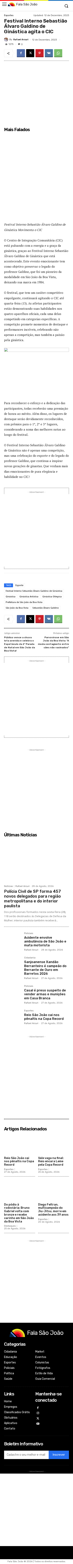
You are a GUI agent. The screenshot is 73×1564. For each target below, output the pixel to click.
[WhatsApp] (58, 53)
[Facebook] (21, 53)
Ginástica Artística (28, 596)
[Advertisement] (36, 177)
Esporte (19, 585)
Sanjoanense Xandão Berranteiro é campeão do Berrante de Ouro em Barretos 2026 (45, 968)
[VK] (49, 53)
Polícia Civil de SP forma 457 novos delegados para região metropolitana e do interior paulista (32, 898)
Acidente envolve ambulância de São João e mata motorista (45, 941)
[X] (30, 53)
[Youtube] (38, 1424)
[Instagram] (38, 1413)
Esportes (8, 15)
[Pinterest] (39, 53)
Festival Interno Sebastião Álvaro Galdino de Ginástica (34, 590)
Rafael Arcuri (20, 39)
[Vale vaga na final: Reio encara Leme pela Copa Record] (53, 1144)
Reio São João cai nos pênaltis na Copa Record (44, 1017)
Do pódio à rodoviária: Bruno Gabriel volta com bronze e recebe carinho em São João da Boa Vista (19, 1213)
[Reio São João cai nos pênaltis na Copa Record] (12, 1018)
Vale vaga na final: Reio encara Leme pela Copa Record (51, 1161)
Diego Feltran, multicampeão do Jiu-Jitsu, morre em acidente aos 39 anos (53, 1209)
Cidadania (29, 958)
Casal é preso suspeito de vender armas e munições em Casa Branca (45, 994)
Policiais (28, 933)
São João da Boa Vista (17, 607)
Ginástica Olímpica (52, 596)
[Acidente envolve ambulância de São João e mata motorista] (12, 940)
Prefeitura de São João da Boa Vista (24, 602)
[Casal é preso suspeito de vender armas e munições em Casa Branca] (12, 993)
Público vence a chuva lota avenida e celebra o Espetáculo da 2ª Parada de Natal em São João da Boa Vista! (19, 644)
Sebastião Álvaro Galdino (45, 607)
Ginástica (10, 596)
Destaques (10, 1226)
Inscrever (59, 1454)
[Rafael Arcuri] (6, 39)
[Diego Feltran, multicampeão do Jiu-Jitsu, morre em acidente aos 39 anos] (53, 1190)
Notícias (8, 886)
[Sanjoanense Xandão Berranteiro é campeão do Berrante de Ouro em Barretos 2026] (12, 965)
